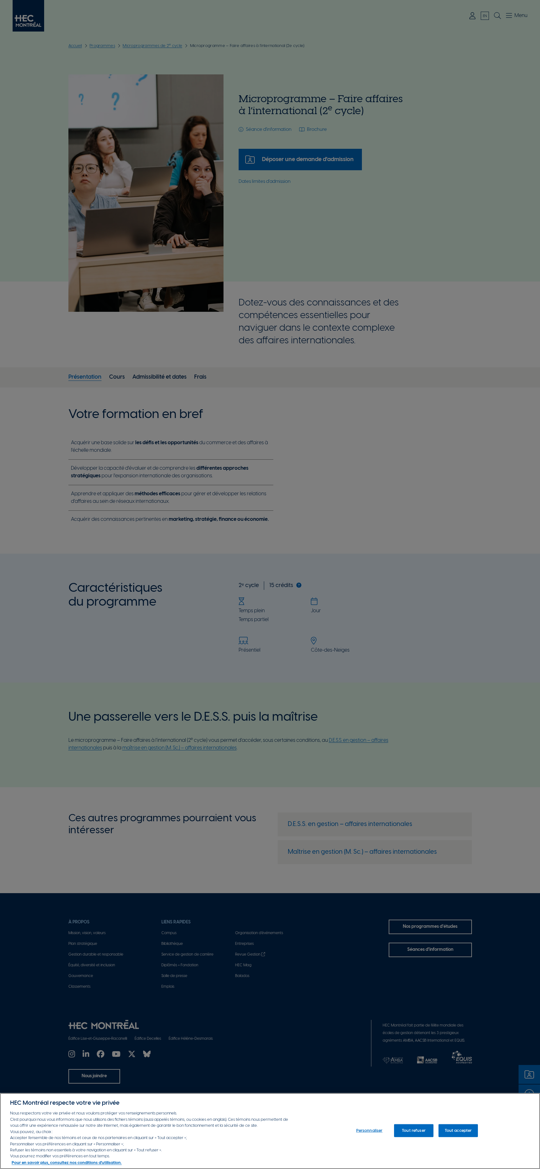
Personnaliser (369, 1130)
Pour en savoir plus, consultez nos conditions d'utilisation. (67, 1162)
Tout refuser (414, 1130)
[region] (270, 1131)
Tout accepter (458, 1130)
